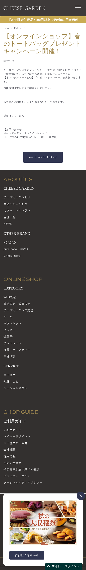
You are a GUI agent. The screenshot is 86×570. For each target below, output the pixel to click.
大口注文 (9, 375)
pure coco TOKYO (16, 249)
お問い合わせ (13, 463)
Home (6, 27)
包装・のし (11, 382)
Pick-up (18, 27)
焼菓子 (8, 336)
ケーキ (8, 317)
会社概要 (9, 449)
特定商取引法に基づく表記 (21, 469)
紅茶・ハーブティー (17, 350)
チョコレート (13, 343)
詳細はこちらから (14, 115)
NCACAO (10, 242)
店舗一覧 (9, 217)
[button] (63, 566)
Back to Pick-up (46, 157)
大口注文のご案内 (15, 443)
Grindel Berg (12, 255)
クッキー (9, 330)
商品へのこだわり (15, 204)
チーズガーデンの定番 (18, 310)
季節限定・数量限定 (17, 304)
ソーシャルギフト (15, 388)
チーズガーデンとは (17, 197)
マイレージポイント (17, 436)
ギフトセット (13, 323)
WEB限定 (10, 297)
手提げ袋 (9, 356)
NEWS (8, 223)
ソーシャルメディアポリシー (23, 482)
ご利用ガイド (13, 430)
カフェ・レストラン (17, 210)
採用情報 (9, 456)
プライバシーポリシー (18, 476)
